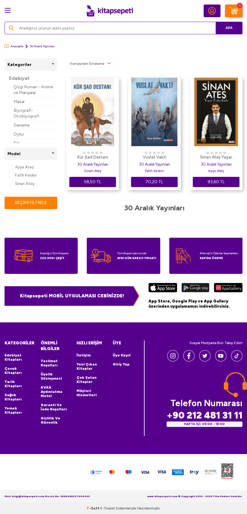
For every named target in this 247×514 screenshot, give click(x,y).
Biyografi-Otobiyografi (26, 113)
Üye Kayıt (122, 355)
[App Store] (163, 288)
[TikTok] (236, 360)
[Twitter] (205, 360)
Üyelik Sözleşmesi (51, 376)
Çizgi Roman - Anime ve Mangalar (33, 89)
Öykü (19, 134)
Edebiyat (19, 78)
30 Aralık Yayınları (92, 164)
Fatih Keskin (26, 175)
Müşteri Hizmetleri (87, 393)
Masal (19, 101)
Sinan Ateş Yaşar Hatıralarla (216, 158)
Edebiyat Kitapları (13, 357)
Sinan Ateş (24, 183)
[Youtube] (221, 360)
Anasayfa (17, 46)
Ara (229, 28)
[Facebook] (189, 360)
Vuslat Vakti (154, 157)
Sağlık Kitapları (13, 397)
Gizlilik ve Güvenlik (50, 420)
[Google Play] (196, 288)
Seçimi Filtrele (31, 202)
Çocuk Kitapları (13, 370)
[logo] (109, 11)
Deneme (22, 125)
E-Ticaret (107, 508)
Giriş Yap (121, 364)
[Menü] (8, 10)
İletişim (84, 355)
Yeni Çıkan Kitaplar (87, 366)
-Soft (93, 508)
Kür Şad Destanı (92, 157)
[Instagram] (173, 360)
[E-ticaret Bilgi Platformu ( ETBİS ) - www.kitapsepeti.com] (227, 472)
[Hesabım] (212, 11)
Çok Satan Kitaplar (87, 379)
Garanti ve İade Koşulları (54, 407)
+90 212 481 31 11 (204, 415)
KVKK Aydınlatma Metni (51, 391)
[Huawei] (228, 288)
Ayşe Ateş (24, 167)
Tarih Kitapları (13, 384)
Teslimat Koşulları (49, 363)
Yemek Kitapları (13, 410)
